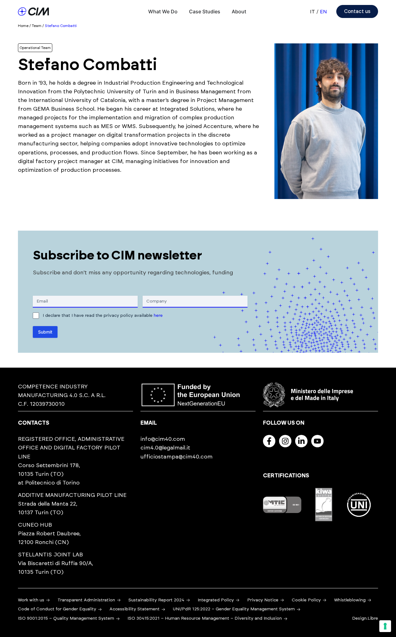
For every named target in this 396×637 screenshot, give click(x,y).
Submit (45, 331)
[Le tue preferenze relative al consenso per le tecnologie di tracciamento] (385, 626)
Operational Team (35, 48)
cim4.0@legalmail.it (165, 448)
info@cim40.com (162, 439)
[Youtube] (317, 441)
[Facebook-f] (269, 441)
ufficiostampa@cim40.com (176, 457)
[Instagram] (285, 441)
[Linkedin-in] (301, 441)
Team (36, 26)
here (158, 315)
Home (23, 26)
